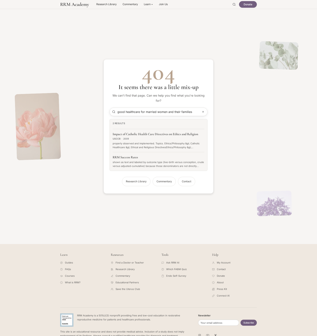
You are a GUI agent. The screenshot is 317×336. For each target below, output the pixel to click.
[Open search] (234, 4)
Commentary (130, 4)
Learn (147, 4)
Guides (69, 262)
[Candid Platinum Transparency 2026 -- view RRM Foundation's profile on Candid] (66, 320)
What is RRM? (73, 282)
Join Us (163, 4)
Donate (248, 4)
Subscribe (248, 322)
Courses (70, 275)
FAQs (68, 269)
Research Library (106, 4)
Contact (186, 181)
